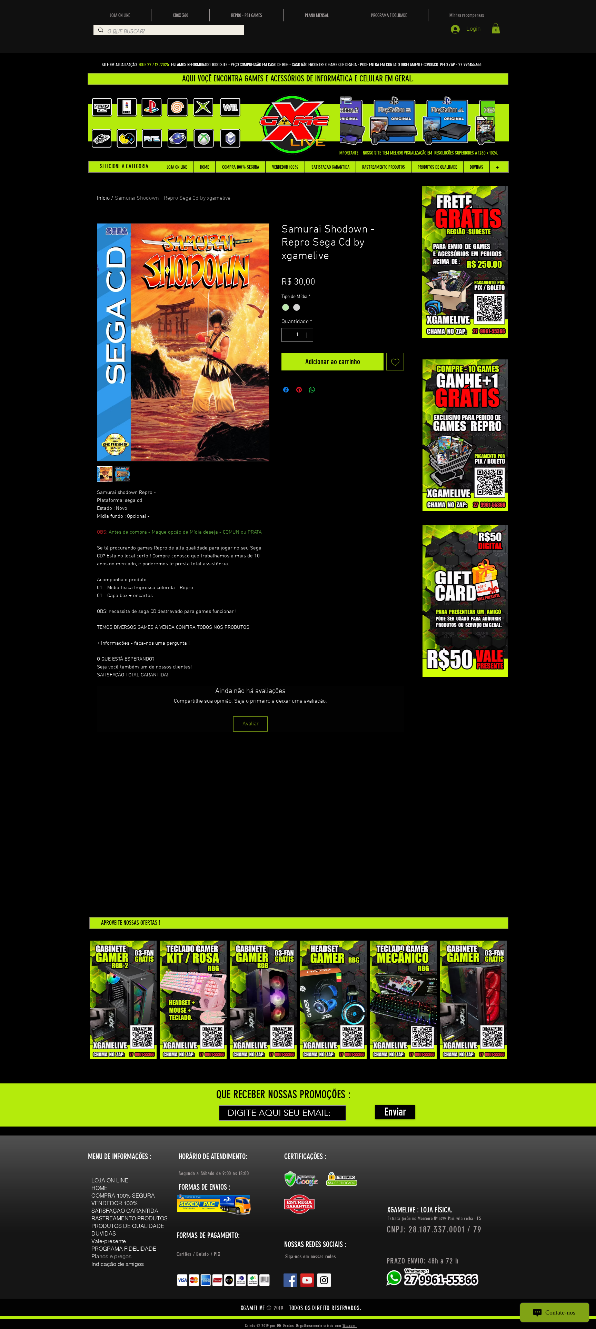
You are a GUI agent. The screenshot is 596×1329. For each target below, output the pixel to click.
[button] (495, 28)
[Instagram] (324, 1280)
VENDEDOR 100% (114, 1203)
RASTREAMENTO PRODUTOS (129, 1218)
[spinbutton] (297, 334)
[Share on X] (325, 390)
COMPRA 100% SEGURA (123, 1195)
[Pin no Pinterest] (299, 390)
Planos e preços (111, 1256)
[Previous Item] (352, 120)
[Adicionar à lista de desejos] (395, 361)
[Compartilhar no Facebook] (286, 390)
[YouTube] (307, 1280)
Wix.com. (349, 1325)
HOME (99, 1187)
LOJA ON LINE (109, 1180)
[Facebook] (290, 1280)
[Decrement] (287, 334)
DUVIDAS (103, 1233)
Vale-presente (108, 1241)
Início (103, 198)
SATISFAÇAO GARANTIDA (124, 1210)
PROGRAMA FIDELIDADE (123, 1248)
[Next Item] (483, 120)
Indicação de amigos (117, 1263)
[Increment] (307, 334)
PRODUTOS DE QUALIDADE (127, 1225)
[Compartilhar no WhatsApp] (312, 390)
